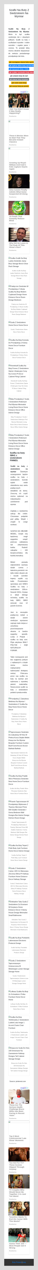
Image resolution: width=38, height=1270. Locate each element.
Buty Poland (16, 1262)
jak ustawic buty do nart (19, 76)
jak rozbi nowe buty (19, 83)
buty (24, 1262)
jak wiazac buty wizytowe (19, 79)
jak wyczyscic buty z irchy (19, 69)
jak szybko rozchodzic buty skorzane (23, 72)
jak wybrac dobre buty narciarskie (21, 65)
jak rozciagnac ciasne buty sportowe (22, 62)
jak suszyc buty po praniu (19, 86)
